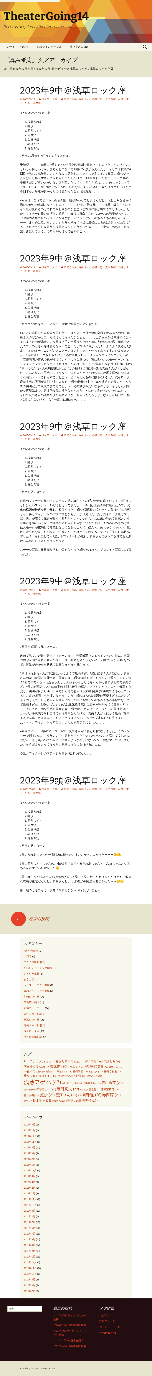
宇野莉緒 (94, 1066)
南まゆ (31, 1066)
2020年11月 (30, 1268)
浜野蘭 (67, 1083)
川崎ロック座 (31, 996)
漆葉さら (81, 1083)
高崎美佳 (88, 1100)
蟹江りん (66, 1095)
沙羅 (81, 1076)
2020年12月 (30, 1262)
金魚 (28, 1100)
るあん (79, 1061)
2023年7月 (29, 1159)
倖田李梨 (93, 1061)
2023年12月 (30, 1136)
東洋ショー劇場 (33, 1013)
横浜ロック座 (31, 1019)
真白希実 (110, 99)
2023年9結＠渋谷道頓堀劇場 (69, 1346)
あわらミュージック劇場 (38, 968)
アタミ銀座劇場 (33, 962)
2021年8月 (29, 1216)
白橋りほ (97, 99)
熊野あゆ (94, 1083)
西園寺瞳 (90, 1094)
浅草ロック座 (49, 99)
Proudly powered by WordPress (38, 1368)
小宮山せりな (113, 1066)
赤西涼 (37, 103)
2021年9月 (29, 1210)
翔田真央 (68, 1089)
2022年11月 (30, 1170)
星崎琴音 (80, 1071)
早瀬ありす (64, 1071)
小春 (29, 1071)
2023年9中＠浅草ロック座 (73, 90)
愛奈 (51, 1071)
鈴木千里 (42, 1100)
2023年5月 (29, 1164)
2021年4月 (29, 1239)
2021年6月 (29, 1228)
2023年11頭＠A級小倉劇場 (68, 1340)
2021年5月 (29, 1233)
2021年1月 (29, 1256)
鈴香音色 (58, 1100)
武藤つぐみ (66, 1076)
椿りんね (84, 99)
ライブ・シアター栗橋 (37, 985)
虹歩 (27, 103)
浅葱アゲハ (42, 1082)
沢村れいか (94, 1076)
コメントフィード (109, 1327)
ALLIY (31, 1061)
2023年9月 (29, 1147)
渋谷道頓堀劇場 (33, 1036)
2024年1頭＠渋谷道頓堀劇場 (69, 1325)
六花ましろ (110, 1061)
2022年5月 (29, 1176)
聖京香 (94, 1089)
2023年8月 (29, 1153)
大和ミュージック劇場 (37, 991)
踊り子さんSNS (79, 47)
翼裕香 (84, 1089)
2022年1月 (29, 1193)
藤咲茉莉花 (110, 1089)
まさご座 (29, 979)
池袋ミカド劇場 (33, 1025)
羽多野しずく (46, 1089)
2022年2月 (29, 1187)
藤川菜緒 (31, 1095)
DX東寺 (28, 956)
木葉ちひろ (95, 1071)
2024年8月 (29, 1124)
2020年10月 (30, 1273)
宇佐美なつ (76, 1066)
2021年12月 (30, 1199)
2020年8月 (29, 1285)
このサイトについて (16, 47)
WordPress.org (107, 1332)
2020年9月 (29, 1279)
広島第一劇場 (31, 1002)
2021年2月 (29, 1250)
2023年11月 (30, 1141)
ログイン (104, 1315)
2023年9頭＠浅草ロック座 (73, 780)
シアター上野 (31, 973)
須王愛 (71, 1100)
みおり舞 (64, 1061)
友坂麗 (58, 1066)
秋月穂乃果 (30, 1089)
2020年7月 (29, 1291)
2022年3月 (29, 1182)
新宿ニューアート (34, 1008)
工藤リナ (41, 1071)
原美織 (44, 1066)
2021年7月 (29, 1222)
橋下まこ (49, 1076)
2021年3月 (29, 1245)
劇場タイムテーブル (49, 47)
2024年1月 (29, 1130)
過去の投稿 (32, 918)
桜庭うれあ (70, 99)
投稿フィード (107, 1321)
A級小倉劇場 (31, 950)
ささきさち (47, 1061)
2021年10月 (30, 1205)
